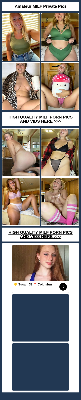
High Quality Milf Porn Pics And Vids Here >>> (40, 119)
